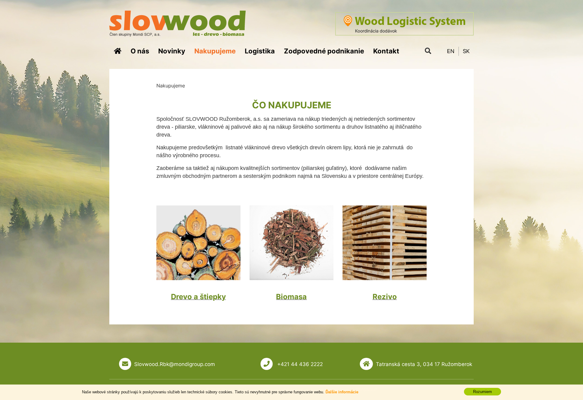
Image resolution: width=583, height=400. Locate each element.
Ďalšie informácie (342, 392)
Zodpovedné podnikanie (324, 51)
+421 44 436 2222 (299, 364)
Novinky (171, 51)
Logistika (260, 51)
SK (466, 51)
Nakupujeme (215, 51)
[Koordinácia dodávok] (404, 24)
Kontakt (386, 51)
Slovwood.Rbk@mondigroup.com (174, 364)
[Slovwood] (177, 23)
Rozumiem (482, 391)
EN (451, 51)
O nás (140, 51)
